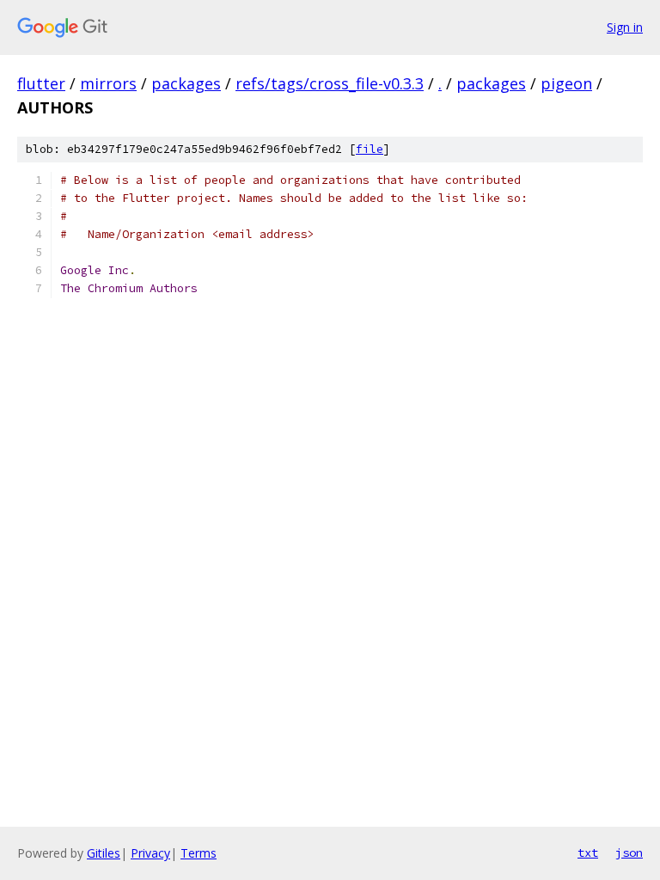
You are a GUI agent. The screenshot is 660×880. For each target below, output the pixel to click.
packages (186, 83)
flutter (41, 83)
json (629, 852)
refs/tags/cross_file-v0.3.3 (329, 83)
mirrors (108, 83)
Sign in (625, 27)
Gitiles (103, 853)
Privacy (150, 853)
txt (588, 852)
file (369, 149)
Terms (198, 853)
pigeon (566, 83)
